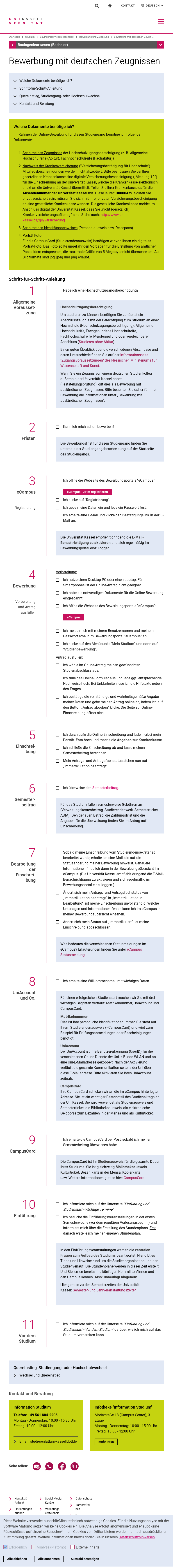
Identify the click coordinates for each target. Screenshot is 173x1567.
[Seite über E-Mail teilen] (37, 1469)
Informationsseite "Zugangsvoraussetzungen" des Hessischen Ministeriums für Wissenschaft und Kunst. (108, 360)
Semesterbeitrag (105, 788)
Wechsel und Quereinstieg (39, 1375)
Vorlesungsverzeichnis (52, 1511)
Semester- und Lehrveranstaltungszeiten (105, 1290)
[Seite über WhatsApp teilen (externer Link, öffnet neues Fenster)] (49, 1469)
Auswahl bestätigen (85, 1559)
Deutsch (155, 5)
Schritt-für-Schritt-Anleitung (40, 88)
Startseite (14, 36)
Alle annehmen (49, 1559)
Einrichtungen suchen (23, 1511)
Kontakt (128, 5)
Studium (30, 36)
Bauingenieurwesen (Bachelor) (57, 36)
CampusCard (134, 1178)
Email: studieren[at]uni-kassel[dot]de (48, 1441)
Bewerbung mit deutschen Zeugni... (134, 36)
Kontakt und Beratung (36, 104)
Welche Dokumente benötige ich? (45, 81)
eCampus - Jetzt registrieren (87, 492)
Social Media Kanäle (53, 1500)
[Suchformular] (97, 5)
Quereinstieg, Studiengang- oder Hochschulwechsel (59, 96)
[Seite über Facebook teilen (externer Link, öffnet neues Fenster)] (62, 1469)
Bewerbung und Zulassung (94, 36)
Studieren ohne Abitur (96, 342)
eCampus (73, 617)
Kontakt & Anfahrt (21, 1500)
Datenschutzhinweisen (137, 1537)
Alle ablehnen (17, 1559)
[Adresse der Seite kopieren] (75, 1469)
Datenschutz (83, 1498)
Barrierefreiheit (83, 1507)
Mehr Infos (108, 1442)
